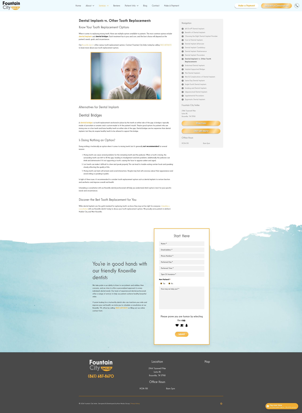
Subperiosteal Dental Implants (196, 92)
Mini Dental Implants (192, 73)
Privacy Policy (135, 403)
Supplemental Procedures (194, 96)
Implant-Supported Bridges (195, 69)
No (170, 283)
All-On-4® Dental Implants (194, 29)
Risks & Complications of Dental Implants (200, 77)
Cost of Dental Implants (194, 40)
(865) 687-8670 (166, 45)
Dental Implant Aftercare (194, 44)
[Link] (11, 5)
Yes (161, 283)
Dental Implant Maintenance (196, 51)
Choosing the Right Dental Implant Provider (201, 36)
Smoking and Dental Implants (196, 88)
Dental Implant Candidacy (195, 48)
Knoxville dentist (88, 45)
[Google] (221, 403)
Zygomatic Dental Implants (195, 99)
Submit (181, 334)
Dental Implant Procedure (195, 55)
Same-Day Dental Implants (195, 81)
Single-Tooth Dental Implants (195, 84)
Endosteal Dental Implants (195, 66)
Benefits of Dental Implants (195, 32)
